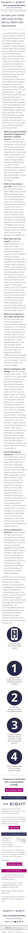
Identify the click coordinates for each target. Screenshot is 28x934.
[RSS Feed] (22, 921)
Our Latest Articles (14, 871)
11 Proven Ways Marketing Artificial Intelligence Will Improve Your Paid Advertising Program (12, 877)
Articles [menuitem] (10, 932)
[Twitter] (20, 921)
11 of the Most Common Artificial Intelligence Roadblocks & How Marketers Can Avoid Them (12, 885)
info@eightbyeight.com (19, 929)
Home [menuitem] (3, 932)
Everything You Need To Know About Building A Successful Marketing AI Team (13, 899)
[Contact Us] (15, 921)
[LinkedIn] (17, 921)
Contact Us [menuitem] (17, 932)
